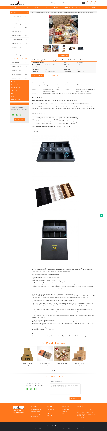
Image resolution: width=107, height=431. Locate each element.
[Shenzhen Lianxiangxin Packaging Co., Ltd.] (13, 114)
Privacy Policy (53, 425)
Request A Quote (90, 7)
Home (15, 7)
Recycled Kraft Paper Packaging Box (59, 335)
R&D (63, 413)
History (49, 411)
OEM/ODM (64, 411)
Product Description (52, 75)
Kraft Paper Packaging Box (19, 58)
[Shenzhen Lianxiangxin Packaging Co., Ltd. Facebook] (87, 2)
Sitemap (43, 425)
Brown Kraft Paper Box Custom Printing (41, 335)
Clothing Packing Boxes (19, 43)
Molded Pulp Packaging (19, 74)
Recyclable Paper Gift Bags (19, 66)
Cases (12, 96)
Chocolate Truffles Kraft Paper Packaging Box (79, 335)
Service (49, 413)
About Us (46, 7)
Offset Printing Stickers (19, 70)
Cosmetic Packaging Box (19, 23)
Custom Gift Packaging (19, 54)
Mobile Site (62, 425)
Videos (36, 7)
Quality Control (68, 7)
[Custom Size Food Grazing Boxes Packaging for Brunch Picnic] (45, 354)
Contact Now (64, 55)
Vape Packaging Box (19, 20)
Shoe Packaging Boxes (19, 39)
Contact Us (79, 7)
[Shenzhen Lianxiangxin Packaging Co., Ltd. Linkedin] (95, 2)
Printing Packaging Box (19, 16)
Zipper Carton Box (19, 78)
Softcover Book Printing (19, 35)
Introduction (50, 409)
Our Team (49, 415)
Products (25, 7)
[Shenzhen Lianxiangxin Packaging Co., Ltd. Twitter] (91, 2)
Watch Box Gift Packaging (19, 51)
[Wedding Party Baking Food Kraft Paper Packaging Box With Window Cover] (62, 354)
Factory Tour (57, 7)
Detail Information (37, 75)
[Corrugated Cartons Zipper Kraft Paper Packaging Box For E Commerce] (79, 354)
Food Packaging (19, 27)
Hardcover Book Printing (19, 31)
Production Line (66, 409)
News (12, 93)
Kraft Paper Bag (19, 62)
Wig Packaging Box (19, 47)
